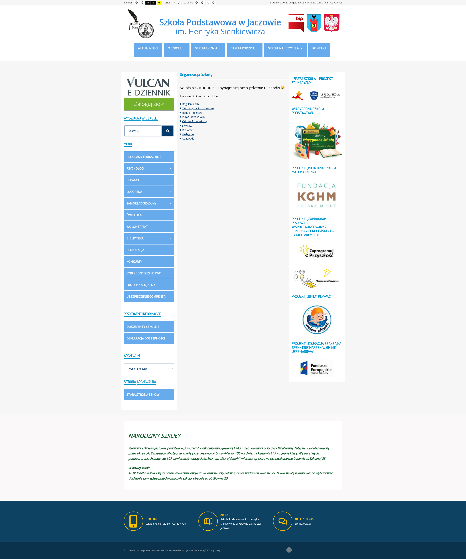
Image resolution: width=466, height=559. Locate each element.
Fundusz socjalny (141, 285)
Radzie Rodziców (192, 112)
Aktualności (148, 48)
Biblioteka (135, 238)
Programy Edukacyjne (144, 157)
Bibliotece (188, 130)
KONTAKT (319, 48)
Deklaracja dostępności (146, 338)
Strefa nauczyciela (283, 48)
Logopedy (188, 138)
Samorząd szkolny (141, 203)
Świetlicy (187, 125)
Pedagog (133, 180)
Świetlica (134, 215)
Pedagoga (188, 134)
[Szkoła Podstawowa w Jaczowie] (140, 24)
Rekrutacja (135, 250)
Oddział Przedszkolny (194, 121)
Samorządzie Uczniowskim (198, 108)
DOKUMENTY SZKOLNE (143, 327)
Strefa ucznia (206, 48)
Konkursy (134, 262)
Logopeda (134, 192)
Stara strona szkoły (143, 395)
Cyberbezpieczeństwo (144, 273)
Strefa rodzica (242, 48)
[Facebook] (289, 550)
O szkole (174, 48)
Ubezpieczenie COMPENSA (146, 297)
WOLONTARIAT (137, 227)
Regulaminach (190, 104)
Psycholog (135, 168)
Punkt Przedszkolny (193, 117)
